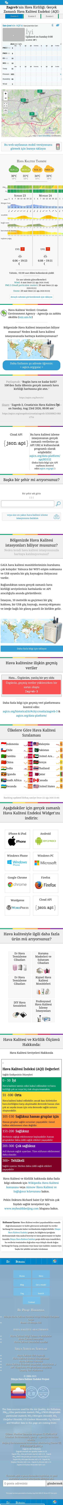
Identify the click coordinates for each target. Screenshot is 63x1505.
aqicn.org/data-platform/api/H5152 (44, 457)
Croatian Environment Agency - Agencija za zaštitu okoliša (31, 1438)
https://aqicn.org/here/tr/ (31, 397)
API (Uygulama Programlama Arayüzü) (30, 1367)
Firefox (45, 877)
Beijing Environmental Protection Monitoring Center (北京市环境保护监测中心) (31, 1444)
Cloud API (45, 899)
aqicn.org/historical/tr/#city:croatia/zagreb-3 (30, 711)
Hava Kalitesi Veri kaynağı (31, 1355)
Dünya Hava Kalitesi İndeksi (22, 1239)
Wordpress (17, 900)
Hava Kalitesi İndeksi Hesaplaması (31, 1358)
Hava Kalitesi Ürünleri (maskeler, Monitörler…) (31, 1364)
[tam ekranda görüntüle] (57, 25)
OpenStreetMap (44, 135)
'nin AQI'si (12, 25)
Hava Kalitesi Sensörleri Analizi (31, 1341)
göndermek (54, 1483)
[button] (32, 115)
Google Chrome (17, 877)
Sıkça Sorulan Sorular (31, 1348)
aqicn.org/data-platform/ (31, 715)
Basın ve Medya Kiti (31, 1322)
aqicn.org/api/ (47, 468)
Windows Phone (17, 855)
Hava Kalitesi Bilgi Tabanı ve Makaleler (31, 1336)
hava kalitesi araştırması (30, 1329)
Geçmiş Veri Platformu (31, 1370)
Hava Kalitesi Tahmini (31, 1361)
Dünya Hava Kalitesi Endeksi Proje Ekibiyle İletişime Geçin (31, 1318)
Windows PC (45, 855)
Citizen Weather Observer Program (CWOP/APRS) (31, 1433)
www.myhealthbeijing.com (21, 1208)
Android (45, 833)
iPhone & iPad (17, 833)
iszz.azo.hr (25, 317)
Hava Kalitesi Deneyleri (30, 1338)
